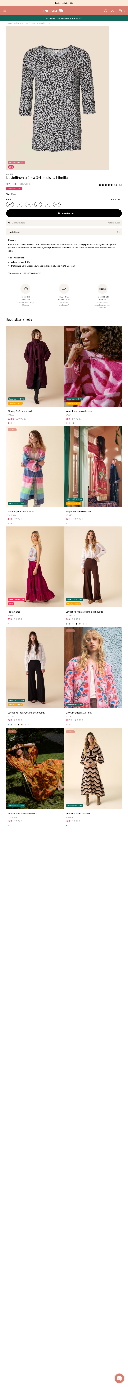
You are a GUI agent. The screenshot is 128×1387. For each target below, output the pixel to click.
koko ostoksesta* (75, 18)
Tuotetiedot (14, 232)
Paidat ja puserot (21, 23)
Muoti (9, 23)
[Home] (53, 10)
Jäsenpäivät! (51, 18)
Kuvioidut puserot (46, 23)
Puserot (33, 23)
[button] (4, 10)
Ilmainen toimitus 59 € (64, 3)
